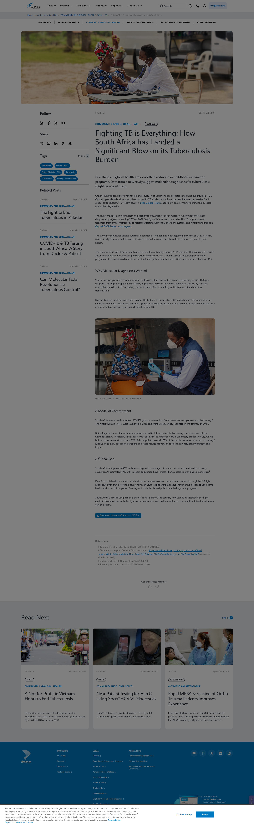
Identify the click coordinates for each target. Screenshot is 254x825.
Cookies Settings (184, 814)
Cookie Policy (114, 820)
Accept (205, 814)
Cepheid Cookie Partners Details (19, 823)
